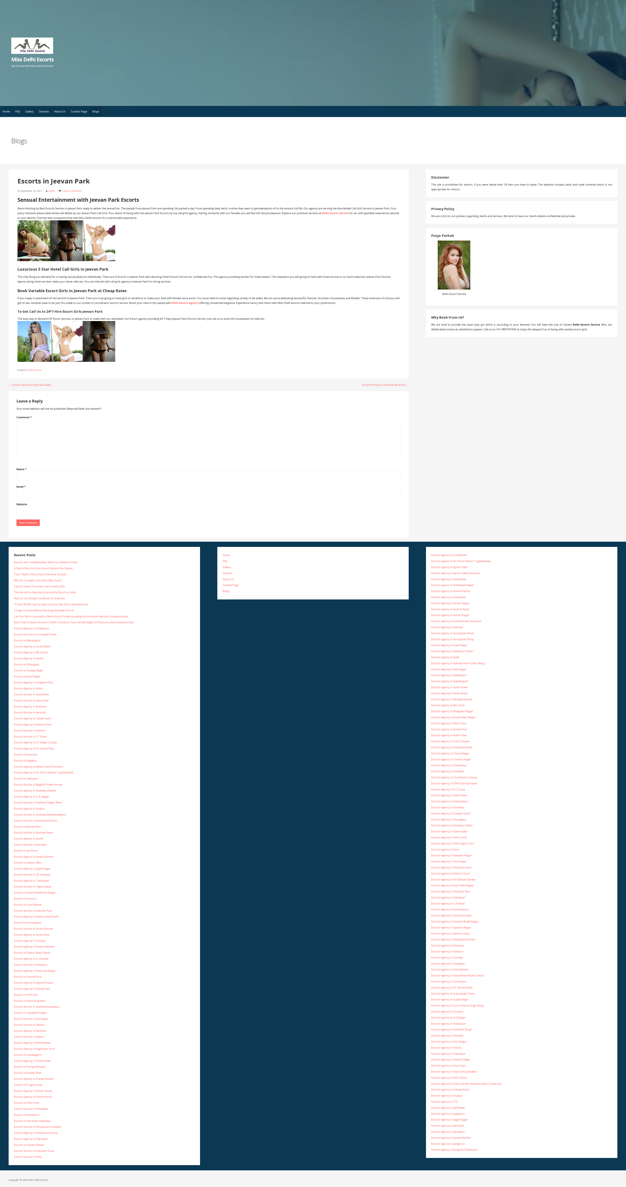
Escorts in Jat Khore (26, 850)
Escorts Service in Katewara (30, 965)
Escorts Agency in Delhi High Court (452, 843)
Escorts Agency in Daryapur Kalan (451, 825)
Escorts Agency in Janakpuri (448, 1131)
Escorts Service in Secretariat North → (385, 385)
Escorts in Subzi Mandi (27, 904)
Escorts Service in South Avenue (33, 928)
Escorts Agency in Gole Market (449, 969)
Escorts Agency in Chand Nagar (450, 753)
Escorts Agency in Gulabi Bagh (449, 999)
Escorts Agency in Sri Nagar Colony (35, 742)
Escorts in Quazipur (26, 754)
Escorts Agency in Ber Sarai (447, 705)
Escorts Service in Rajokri (29, 1036)
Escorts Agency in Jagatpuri (448, 1114)
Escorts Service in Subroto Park (33, 910)
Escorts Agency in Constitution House (454, 777)
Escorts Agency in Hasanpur (448, 1053)
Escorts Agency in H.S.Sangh (448, 1017)
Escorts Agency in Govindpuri (449, 981)
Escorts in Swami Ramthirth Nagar (35, 892)
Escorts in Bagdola (25, 760)
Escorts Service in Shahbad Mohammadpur (40, 814)
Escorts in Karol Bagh (27, 676)
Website (21, 504)
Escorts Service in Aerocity (30, 712)
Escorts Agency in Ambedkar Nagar (452, 585)
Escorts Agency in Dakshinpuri (449, 801)
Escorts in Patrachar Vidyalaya (32, 1121)
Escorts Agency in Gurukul (447, 1011)
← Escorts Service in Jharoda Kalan (30, 385)
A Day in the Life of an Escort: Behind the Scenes (43, 568)
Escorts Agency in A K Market (449, 555)
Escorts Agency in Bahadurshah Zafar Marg (457, 663)
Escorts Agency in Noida (28, 658)
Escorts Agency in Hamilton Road (451, 1029)
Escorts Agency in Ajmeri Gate (449, 567)
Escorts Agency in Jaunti (28, 838)
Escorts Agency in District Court (450, 873)
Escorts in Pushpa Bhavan (30, 1067)
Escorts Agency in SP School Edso (34, 748)
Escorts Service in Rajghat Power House (38, 784)
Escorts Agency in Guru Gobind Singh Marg (457, 1005)
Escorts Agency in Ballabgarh (449, 675)
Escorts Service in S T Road (30, 736)
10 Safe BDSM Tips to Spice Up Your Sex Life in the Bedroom (51, 604)
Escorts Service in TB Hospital (32, 874)
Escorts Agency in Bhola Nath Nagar (453, 717)
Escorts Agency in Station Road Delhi (36, 916)
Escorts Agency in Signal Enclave (33, 982)
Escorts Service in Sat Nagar (31, 1019)
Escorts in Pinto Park (26, 1103)
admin (51, 190)
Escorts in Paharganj (26, 664)
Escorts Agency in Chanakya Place (451, 747)
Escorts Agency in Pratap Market (34, 1079)
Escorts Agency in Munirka (30, 706)
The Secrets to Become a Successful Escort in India (44, 592)
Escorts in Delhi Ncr (26, 995)
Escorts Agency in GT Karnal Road (451, 987)
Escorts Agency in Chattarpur (32, 628)
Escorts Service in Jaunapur (30, 844)
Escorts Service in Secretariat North (35, 820)
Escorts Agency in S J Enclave (31, 958)
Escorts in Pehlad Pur (27, 1115)
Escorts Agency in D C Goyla (448, 789)
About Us (60, 111)
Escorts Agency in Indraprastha (450, 1089)
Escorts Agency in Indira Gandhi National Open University (466, 1083)
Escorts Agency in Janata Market (33, 856)
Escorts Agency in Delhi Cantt (449, 837)
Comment (24, 417)
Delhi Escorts (34, 370)
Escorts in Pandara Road (29, 1145)
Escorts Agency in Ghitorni (447, 951)
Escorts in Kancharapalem (29, 1001)
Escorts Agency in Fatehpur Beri (450, 891)
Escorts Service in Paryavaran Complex (37, 1127)
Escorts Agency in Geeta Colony (450, 933)
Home (6, 111)
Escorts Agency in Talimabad (31, 880)
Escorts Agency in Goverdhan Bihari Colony (457, 975)
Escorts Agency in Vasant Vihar (33, 724)
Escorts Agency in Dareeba (447, 807)
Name (21, 469)
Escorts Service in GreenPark (31, 694)
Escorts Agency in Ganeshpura (449, 909)
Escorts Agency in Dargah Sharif (450, 813)
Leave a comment (72, 190)
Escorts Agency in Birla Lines (448, 723)
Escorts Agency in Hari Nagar (449, 1041)
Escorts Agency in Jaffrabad (447, 1107)
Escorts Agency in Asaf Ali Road (450, 609)
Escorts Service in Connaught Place (35, 634)
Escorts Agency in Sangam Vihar (33, 682)
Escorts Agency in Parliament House (36, 1133)
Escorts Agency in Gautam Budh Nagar (454, 921)
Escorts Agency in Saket (28, 688)
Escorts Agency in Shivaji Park (32, 988)
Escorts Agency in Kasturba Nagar (35, 971)
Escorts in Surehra (25, 898)
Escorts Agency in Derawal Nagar (451, 855)
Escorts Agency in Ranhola (30, 1031)
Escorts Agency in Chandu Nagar (451, 759)
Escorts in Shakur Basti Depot (32, 952)
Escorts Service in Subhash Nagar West (38, 802)
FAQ (17, 111)
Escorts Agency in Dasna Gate (449, 831)
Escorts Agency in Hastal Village (450, 1059)
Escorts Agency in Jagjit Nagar (32, 868)
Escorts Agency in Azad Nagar (449, 645)
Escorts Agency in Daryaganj (448, 819)
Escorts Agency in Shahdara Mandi (35, 790)
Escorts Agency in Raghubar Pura (34, 1049)
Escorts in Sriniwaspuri (28, 922)
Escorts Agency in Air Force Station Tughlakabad (43, 772)
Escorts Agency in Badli (445, 657)
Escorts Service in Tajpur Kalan (33, 886)
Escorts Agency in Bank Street (449, 687)
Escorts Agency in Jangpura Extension (454, 1149)
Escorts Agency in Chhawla (447, 771)
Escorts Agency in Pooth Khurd (33, 1097)
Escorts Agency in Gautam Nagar (451, 927)
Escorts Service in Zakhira (29, 730)
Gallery (29, 111)
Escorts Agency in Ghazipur (447, 945)
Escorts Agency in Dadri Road (449, 795)
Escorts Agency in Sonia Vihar (32, 934)
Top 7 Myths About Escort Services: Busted (40, 574)
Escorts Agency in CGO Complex (450, 741)
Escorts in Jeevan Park (27, 826)
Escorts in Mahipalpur (27, 640)
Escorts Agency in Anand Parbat (450, 591)
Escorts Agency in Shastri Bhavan (34, 946)
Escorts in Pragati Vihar (28, 1085)
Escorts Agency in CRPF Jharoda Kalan (454, 783)
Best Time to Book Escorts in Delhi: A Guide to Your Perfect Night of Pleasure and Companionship (74, 622)
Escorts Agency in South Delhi (32, 646)
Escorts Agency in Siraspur (30, 941)
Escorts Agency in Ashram (447, 627)
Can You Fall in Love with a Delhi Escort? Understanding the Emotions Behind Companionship (71, 616)
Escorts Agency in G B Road (447, 903)
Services (44, 111)
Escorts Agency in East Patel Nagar (452, 885)
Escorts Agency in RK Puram (31, 652)
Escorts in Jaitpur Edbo (28, 862)
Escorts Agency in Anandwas (448, 597)
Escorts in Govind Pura (27, 976)
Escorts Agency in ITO (444, 1101)
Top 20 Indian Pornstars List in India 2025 (39, 586)
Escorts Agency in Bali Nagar (448, 669)
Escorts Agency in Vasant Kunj (32, 718)
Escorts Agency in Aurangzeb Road (452, 633)
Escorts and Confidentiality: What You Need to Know (45, 562)
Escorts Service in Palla (28, 1157)
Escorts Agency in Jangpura (448, 1144)
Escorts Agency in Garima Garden (451, 915)
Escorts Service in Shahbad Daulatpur (37, 1006)
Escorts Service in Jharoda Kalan (33, 832)
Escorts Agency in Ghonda (447, 957)
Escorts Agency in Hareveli (447, 1035)
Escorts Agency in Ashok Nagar (450, 615)
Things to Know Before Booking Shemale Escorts (44, 610)
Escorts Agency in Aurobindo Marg (452, 639)
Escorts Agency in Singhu (29, 808)
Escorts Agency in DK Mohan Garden (453, 879)
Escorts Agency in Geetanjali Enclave (453, 939)
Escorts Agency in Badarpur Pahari (452, 651)
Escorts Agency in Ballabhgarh (449, 681)
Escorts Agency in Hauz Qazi (448, 1065)
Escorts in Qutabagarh (27, 1055)
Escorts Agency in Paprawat (31, 1139)
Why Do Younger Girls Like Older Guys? (38, 580)
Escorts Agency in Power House (33, 1091)
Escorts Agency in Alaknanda (448, 579)
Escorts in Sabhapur (26, 778)
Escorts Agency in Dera (445, 849)
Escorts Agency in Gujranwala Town (453, 993)
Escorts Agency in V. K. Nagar (31, 796)
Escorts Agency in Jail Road (447, 1125)
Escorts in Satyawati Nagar (30, 1012)
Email (21, 486)
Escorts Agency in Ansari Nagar (450, 603)
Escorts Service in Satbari (29, 1025)
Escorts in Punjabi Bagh (28, 670)
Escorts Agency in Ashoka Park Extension (456, 621)
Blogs (95, 111)
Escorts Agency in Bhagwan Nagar (452, 711)
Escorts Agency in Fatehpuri (448, 897)
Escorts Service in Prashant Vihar (34, 1151)
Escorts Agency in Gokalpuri (448, 963)
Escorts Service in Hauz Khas (31, 700)
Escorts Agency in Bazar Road (449, 693)
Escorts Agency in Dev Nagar (448, 861)
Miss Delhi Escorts (32, 59)
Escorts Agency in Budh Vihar (449, 735)
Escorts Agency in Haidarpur (448, 1023)
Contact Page (79, 111)
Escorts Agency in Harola (446, 1047)
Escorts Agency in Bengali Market (451, 699)
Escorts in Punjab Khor (28, 1073)
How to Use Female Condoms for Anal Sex (39, 598)
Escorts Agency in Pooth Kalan (32, 1061)
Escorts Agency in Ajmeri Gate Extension (38, 766)
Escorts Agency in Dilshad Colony (451, 867)
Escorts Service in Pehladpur (31, 1109)
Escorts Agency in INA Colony (449, 1077)
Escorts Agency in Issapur (446, 1095)
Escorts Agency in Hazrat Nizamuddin (454, 1071)
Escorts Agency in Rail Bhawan (32, 1043)
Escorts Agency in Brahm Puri (449, 729)
